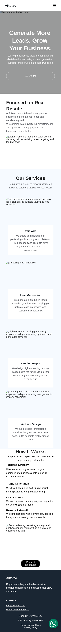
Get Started (30, 76)
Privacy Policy (30, 627)
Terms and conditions (31, 625)
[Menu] (54, 5)
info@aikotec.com (15, 605)
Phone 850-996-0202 (17, 609)
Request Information (30, 563)
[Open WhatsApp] (53, 623)
